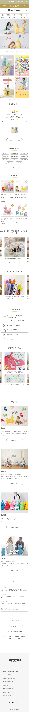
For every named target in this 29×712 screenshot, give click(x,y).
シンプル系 (18, 162)
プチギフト (14, 159)
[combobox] (14, 167)
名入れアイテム (14, 156)
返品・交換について (8, 688)
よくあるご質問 (7, 675)
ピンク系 (23, 153)
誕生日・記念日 (14, 153)
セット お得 (5, 156)
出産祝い (23, 156)
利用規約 (5, 685)
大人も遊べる (6, 159)
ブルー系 (10, 162)
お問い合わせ (6, 692)
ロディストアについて (8, 668)
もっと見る (14, 626)
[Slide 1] (7, 65)
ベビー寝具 (23, 159)
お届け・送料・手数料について (11, 671)
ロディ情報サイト (7, 695)
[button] (2, 10)
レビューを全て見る (14, 140)
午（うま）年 (6, 153)
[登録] (24, 643)
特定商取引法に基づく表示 (10, 678)
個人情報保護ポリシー (8, 682)
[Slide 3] (7, 87)
